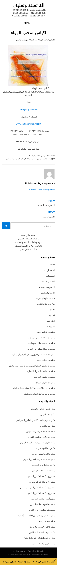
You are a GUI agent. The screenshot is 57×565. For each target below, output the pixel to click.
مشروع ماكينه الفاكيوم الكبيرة (41, 476)
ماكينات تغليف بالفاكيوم (44, 376)
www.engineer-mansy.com (28, 123)
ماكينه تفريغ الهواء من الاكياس (41, 509)
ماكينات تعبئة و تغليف (45, 360)
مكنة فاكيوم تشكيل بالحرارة (42, 526)
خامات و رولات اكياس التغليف (28, 246)
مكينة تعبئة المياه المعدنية (43, 465)
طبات (52, 309)
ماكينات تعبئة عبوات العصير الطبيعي (38, 459)
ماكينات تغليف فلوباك (45, 382)
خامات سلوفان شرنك (45, 298)
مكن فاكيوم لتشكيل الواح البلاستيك (39, 538)
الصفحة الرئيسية (28, 235)
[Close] (55, 560)
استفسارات (49, 270)
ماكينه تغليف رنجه (47, 521)
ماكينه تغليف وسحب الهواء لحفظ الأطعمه (36, 515)
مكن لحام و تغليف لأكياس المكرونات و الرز (36, 420)
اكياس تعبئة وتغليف (38, 155)
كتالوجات (50, 326)
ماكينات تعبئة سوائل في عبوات (41, 348)
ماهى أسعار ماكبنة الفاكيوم (43, 498)
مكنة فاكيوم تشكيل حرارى (43, 453)
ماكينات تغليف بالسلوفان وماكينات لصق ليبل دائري (32, 365)
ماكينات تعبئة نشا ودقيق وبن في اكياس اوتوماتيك (33, 354)
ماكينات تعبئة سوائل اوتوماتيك (41, 343)
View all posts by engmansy (42, 189)
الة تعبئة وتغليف (28, 5)
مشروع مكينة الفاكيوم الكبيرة (41, 437)
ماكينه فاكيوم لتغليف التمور (42, 504)
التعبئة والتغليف (48, 292)
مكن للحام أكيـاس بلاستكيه (43, 409)
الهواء (24, 158)
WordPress (44, 555)
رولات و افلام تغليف (46, 303)
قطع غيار (51, 320)
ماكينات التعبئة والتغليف (28, 239)
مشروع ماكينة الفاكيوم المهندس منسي (37, 487)
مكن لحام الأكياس (47, 425)
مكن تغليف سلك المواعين (43, 543)
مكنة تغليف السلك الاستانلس (42, 532)
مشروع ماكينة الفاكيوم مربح (42, 481)
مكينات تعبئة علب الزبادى (43, 470)
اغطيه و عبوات (48, 281)
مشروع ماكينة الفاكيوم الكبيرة (41, 493)
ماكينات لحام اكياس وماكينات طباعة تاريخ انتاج (34, 388)
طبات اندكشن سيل (28, 249)
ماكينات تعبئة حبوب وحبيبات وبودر (39, 337)
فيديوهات (50, 315)
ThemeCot (26, 555)
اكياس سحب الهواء (34, 158)
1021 (52, 264)
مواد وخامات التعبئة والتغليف (28, 242)
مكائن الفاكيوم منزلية (45, 448)
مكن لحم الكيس (47, 414)
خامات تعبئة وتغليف (13, 158)
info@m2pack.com (28, 109)
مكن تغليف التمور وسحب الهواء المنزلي (37, 442)
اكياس (45, 158)
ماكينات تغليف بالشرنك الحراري (40, 371)
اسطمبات (50, 275)
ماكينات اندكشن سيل (45, 332)
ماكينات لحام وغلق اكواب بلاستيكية (39, 393)
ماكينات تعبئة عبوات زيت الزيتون (40, 431)
